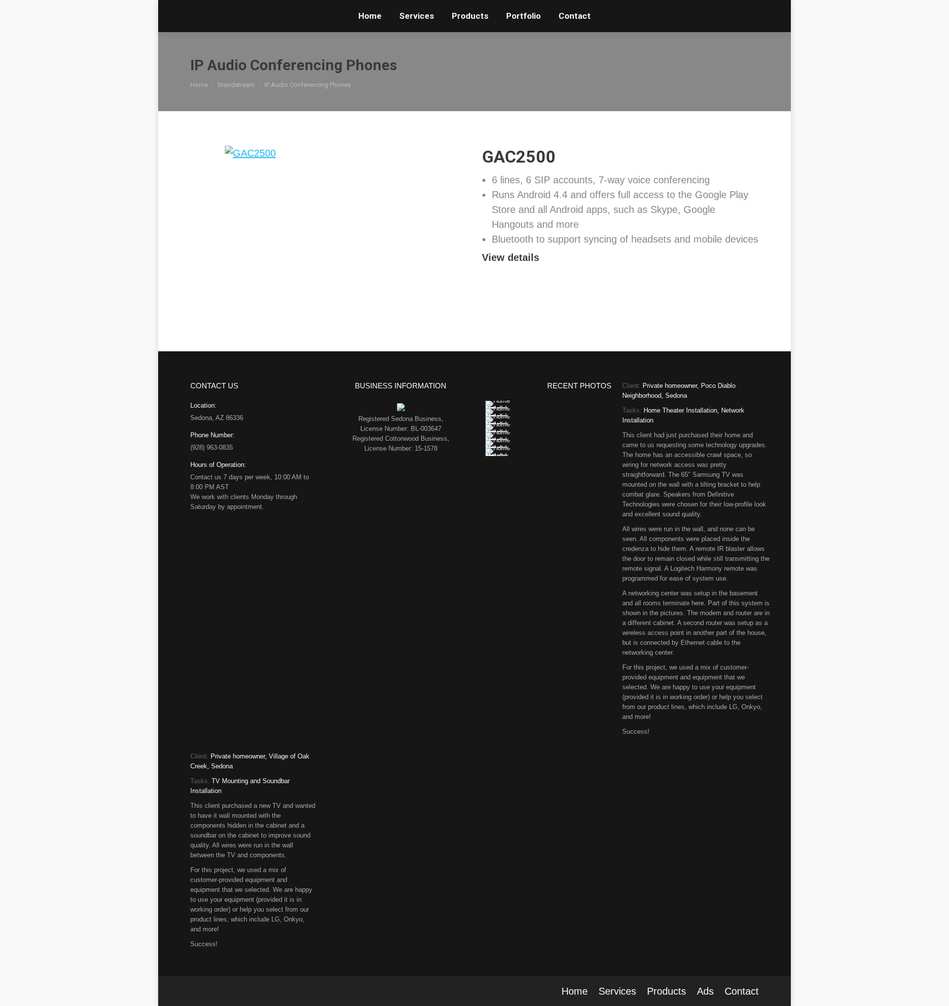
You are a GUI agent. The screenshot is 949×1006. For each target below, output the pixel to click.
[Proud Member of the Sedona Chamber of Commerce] (401, 409)
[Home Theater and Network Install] (498, 405)
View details (510, 257)
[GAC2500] (328, 222)
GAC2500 (519, 157)
